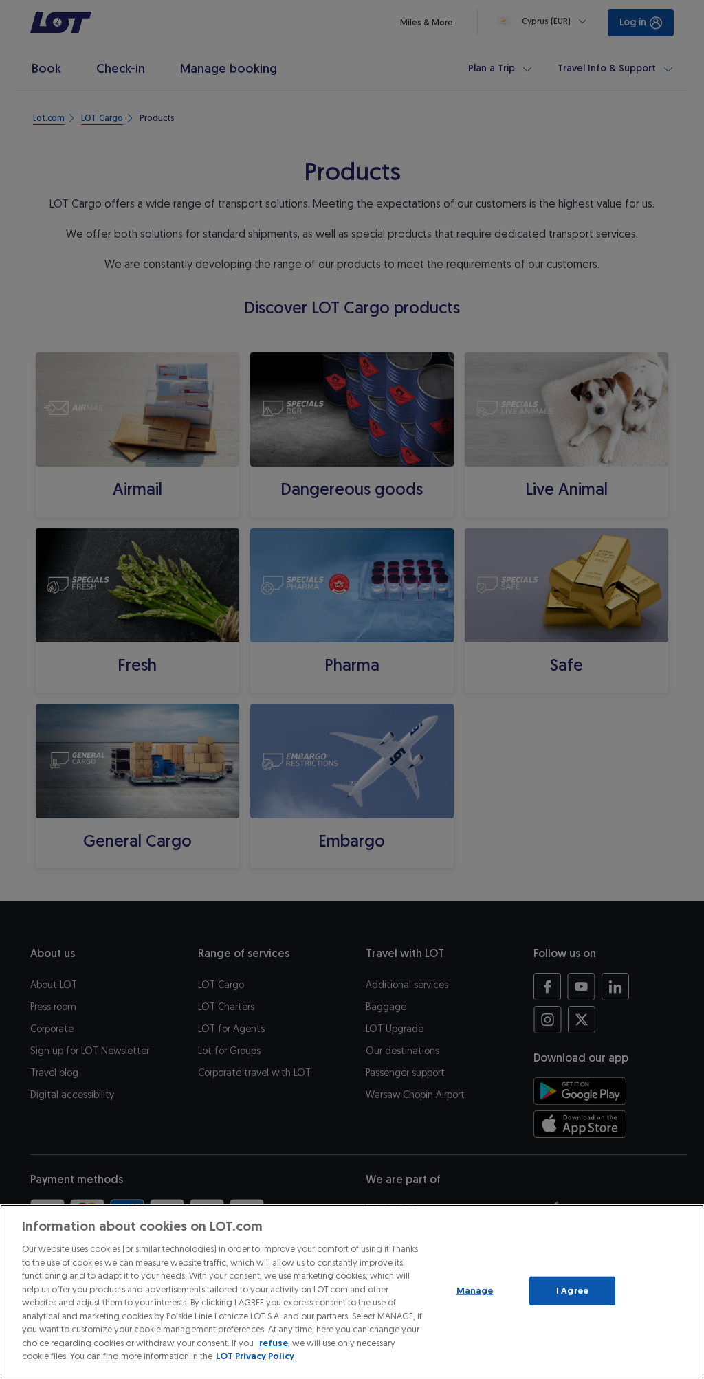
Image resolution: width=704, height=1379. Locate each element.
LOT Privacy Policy (255, 1356)
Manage (475, 1291)
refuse (273, 1343)
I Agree (572, 1291)
